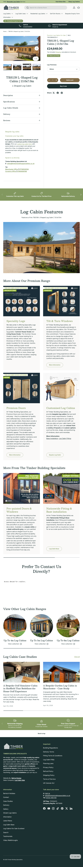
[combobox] (45, 8)
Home (4, 31)
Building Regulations (50, 748)
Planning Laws (48, 763)
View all (77, 657)
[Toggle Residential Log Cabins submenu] (47, 13)
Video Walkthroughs (10, 840)
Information (7, 17)
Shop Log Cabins (74, 1)
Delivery (6, 805)
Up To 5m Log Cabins (41, 640)
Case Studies (8, 801)
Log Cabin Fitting (65, 438)
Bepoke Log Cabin (55, 455)
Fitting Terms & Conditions (52, 756)
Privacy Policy (48, 767)
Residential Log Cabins (37, 13)
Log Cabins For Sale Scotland (13, 828)
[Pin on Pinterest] (62, 93)
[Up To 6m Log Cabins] (68, 625)
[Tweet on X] (54, 93)
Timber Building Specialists (15, 859)
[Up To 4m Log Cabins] (15, 625)
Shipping (58, 52)
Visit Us (47, 793)
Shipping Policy (48, 775)
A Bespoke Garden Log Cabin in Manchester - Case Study (60, 687)
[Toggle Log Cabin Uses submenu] (27, 13)
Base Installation (52, 438)
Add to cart (69, 80)
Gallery (5, 809)
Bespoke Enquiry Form (72, 13)
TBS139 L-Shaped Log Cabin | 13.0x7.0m (19, 31)
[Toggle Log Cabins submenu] (12, 13)
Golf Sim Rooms (55, 13)
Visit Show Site (61, 1)
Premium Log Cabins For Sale (56, 35)
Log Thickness (51, 65)
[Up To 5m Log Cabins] (41, 625)
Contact (6, 797)
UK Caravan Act (48, 783)
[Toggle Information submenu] (12, 17)
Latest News (7, 821)
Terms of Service (49, 779)
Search (5, 832)
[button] (78, 7)
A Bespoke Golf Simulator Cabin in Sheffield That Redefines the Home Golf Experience (20, 688)
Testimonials (7, 836)
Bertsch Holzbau (9, 793)
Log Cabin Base (54, 549)
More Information (54, 365)
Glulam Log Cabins (10, 813)
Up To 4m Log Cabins (15, 640)
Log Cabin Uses (20, 13)
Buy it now (63, 86)
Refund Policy (48, 771)
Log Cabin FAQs (48, 760)
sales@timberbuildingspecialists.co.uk (57, 795)
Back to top (41, 733)
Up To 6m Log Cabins (68, 640)
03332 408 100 (51, 798)
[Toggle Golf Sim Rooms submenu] (62, 13)
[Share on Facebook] (58, 93)
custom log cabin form (24, 144)
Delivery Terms (48, 752)
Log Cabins (7, 13)
